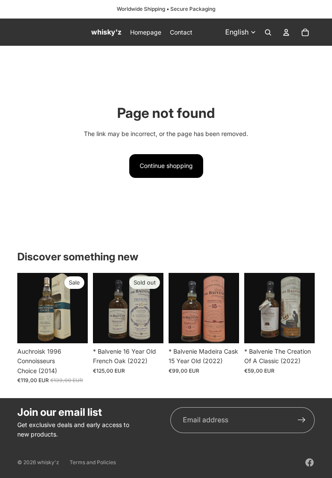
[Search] (268, 32)
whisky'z (48, 462)
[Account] (286, 32)
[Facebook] (309, 462)
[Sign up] (302, 420)
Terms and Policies (93, 462)
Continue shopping (166, 165)
